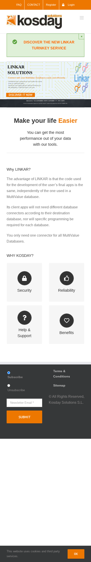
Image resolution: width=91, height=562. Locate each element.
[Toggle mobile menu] (82, 17)
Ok (76, 554)
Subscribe (15, 377)
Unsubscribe (16, 390)
